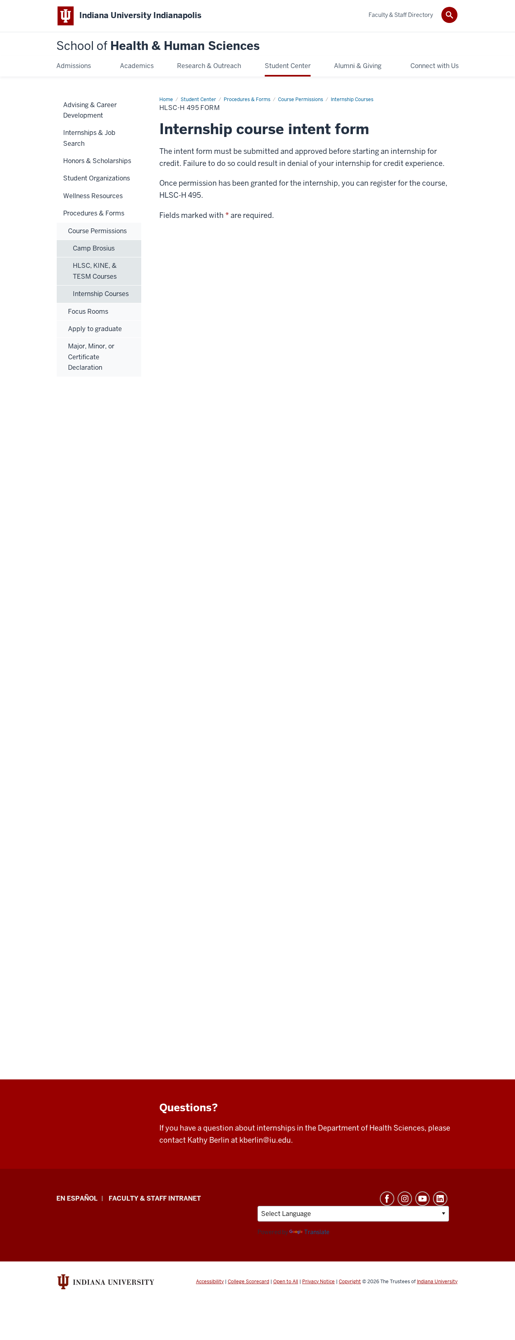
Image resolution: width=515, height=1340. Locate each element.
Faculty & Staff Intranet (155, 1198)
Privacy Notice (318, 1281)
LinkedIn (440, 1198)
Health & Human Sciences (158, 46)
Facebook (387, 1198)
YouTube (422, 1198)
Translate (317, 1232)
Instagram (405, 1198)
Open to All (285, 1281)
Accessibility (210, 1281)
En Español (76, 1198)
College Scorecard (248, 1281)
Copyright (350, 1281)
